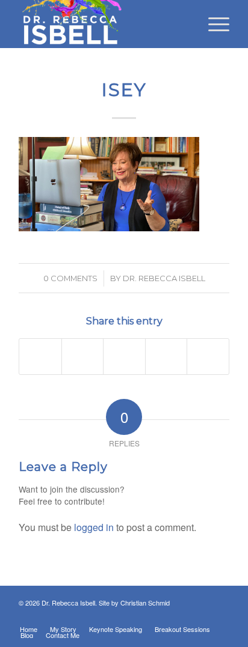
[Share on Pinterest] (124, 356)
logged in (94, 527)
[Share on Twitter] (83, 356)
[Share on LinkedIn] (166, 356)
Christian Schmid (145, 602)
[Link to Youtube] (220, 616)
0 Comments (70, 278)
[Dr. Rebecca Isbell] (103, 24)
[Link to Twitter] (184, 616)
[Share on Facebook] (40, 356)
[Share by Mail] (208, 356)
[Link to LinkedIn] (166, 616)
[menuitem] (212, 24)
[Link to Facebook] (148, 616)
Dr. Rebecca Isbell (164, 278)
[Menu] (212, 24)
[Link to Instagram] (202, 616)
